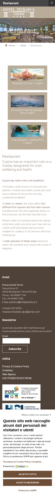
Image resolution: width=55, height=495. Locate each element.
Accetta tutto (28, 474)
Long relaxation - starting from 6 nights (27, 141)
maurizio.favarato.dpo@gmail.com (21, 311)
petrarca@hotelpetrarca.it (23, 302)
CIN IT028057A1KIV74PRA (16, 378)
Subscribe (15, 348)
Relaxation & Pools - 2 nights (27, 83)
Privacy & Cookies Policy (15, 366)
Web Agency (9, 374)
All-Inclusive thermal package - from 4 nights (27, 111)
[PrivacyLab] (21, 466)
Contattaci (7, 370)
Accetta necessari (27, 482)
